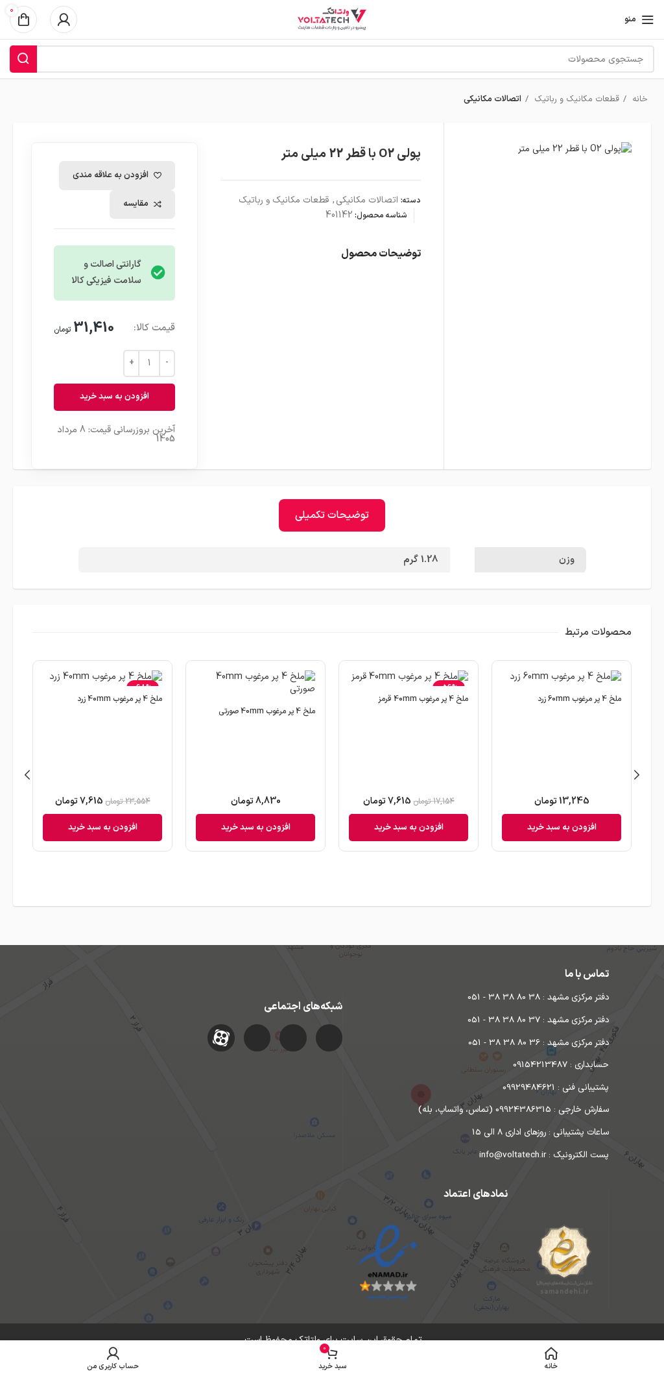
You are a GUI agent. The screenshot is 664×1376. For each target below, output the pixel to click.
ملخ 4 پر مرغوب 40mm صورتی (267, 711)
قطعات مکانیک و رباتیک (575, 99)
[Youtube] (257, 1037)
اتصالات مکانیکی (492, 99)
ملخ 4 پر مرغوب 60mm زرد (579, 699)
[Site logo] (331, 19)
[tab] (332, 515)
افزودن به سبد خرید (114, 396)
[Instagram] (329, 1037)
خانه (639, 99)
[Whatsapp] (293, 1037)
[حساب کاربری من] (63, 19)
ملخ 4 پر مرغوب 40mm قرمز (423, 699)
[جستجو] (23, 59)
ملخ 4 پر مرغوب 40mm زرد (119, 699)
